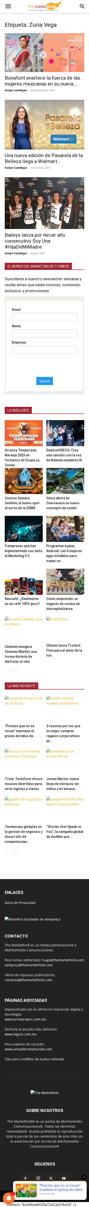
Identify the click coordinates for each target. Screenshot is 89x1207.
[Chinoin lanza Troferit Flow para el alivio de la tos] (65, 629)
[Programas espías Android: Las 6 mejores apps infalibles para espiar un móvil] (65, 529)
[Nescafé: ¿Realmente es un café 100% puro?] (24, 582)
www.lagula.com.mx (21, 1034)
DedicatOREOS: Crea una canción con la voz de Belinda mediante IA (64, 455)
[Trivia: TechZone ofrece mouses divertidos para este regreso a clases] (24, 762)
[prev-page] (8, 672)
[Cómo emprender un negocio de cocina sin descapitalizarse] (65, 582)
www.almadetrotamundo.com (28, 1049)
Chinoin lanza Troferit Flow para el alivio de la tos (64, 650)
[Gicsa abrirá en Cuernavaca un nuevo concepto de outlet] (65, 481)
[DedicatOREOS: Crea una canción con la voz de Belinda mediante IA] (65, 433)
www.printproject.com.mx (25, 1019)
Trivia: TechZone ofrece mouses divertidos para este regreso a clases (23, 784)
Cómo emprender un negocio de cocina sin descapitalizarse (63, 604)
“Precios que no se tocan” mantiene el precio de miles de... (20, 731)
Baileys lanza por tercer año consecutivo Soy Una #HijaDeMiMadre (35, 241)
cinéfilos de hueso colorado (42, 1059)
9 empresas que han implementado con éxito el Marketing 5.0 (23, 551)
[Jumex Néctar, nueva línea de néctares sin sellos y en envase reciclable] (65, 762)
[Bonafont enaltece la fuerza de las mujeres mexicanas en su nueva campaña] (44, 52)
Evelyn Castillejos (16, 90)
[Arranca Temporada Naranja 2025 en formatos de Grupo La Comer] (24, 433)
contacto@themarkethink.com (28, 980)
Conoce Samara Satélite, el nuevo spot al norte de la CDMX (22, 503)
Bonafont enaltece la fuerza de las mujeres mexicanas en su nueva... (42, 81)
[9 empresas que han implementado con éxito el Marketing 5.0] (24, 529)
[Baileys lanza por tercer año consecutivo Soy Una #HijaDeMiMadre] (44, 203)
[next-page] (15, 672)
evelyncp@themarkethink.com (29, 965)
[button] (8, 6)
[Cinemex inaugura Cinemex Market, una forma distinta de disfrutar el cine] (24, 630)
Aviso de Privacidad (20, 902)
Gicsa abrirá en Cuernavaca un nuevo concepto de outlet (63, 503)
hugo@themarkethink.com (63, 960)
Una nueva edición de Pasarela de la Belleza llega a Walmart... (44, 158)
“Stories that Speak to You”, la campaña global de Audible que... (64, 832)
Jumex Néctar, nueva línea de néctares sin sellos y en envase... (62, 784)
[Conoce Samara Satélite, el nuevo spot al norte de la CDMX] (24, 481)
